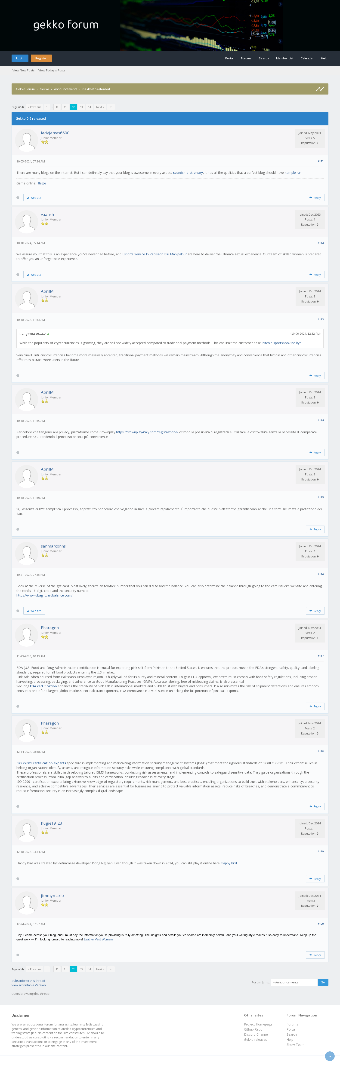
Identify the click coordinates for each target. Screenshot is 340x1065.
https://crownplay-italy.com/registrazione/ (147, 432)
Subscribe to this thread (28, 981)
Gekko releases (255, 1039)
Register (41, 58)
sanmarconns (53, 546)
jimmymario (52, 895)
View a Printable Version (29, 985)
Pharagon (50, 627)
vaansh (47, 214)
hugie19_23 (51, 823)
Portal (229, 58)
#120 (321, 923)
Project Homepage (258, 1024)
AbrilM (47, 291)
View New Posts (23, 70)
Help (324, 58)
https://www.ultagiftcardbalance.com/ (44, 595)
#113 (321, 319)
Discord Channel (256, 1034)
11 (65, 107)
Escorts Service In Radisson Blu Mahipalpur (155, 254)
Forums (246, 58)
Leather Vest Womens (99, 939)
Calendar (307, 58)
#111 (321, 161)
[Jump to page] (111, 107)
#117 (321, 656)
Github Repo (253, 1029)
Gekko (44, 89)
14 (89, 107)
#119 (321, 851)
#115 (321, 497)
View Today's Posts (51, 70)
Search (264, 58)
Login (20, 58)
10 (57, 107)
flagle (42, 183)
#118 (321, 751)
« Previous (34, 107)
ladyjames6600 (55, 132)
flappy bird (229, 863)
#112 (321, 242)
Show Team (296, 1044)
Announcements (65, 89)
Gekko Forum (25, 89)
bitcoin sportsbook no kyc (282, 343)
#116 (321, 574)
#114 (321, 420)
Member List (284, 58)
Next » (100, 107)
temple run (293, 172)
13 (81, 107)
